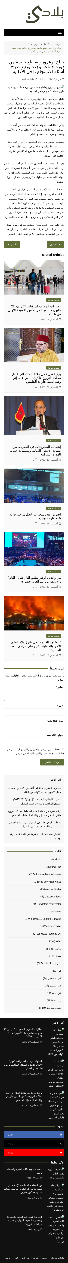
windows (56, 911)
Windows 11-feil (52, 926)
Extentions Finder (51, 889)
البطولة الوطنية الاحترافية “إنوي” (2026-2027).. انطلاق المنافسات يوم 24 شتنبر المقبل (36, 801)
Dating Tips (54, 867)
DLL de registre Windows (47, 874)
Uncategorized (53, 896)
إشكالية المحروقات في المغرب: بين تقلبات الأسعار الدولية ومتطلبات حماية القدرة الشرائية (35, 450)
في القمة (56, 993)
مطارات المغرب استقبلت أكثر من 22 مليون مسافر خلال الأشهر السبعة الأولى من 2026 (34, 310)
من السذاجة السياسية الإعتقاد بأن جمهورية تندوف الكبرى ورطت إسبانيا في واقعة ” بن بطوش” (23, 1189)
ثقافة (58, 941)
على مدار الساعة (52, 963)
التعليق (60, 687)
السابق (53, 244)
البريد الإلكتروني (55, 720)
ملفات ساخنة (28, 79)
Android (56, 859)
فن (59, 970)
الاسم (60, 706)
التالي (14, 244)
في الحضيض (54, 978)
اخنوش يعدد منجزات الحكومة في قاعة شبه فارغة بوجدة (35, 836)
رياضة (58, 948)
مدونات (57, 1000)
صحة (58, 956)
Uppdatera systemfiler (49, 904)
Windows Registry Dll (49, 933)
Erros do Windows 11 (49, 881)
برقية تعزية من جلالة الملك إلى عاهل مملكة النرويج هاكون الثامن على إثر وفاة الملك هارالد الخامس (36, 377)
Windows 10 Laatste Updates (44, 919)
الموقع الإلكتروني (55, 735)
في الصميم (55, 985)
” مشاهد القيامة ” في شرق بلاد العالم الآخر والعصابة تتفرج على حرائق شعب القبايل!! (35, 646)
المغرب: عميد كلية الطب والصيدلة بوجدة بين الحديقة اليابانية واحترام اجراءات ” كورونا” (25, 1220)
